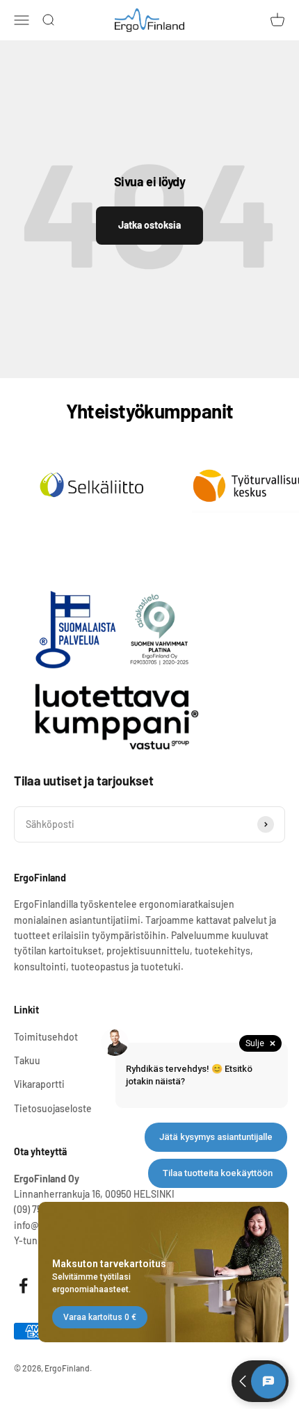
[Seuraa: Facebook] (23, 1285)
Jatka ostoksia (149, 225)
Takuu (27, 1060)
